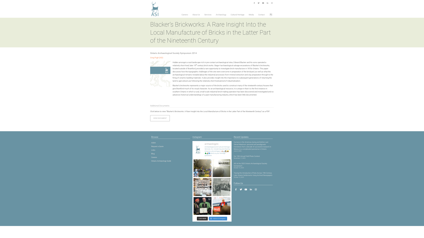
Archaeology (221, 15)
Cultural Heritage (237, 15)
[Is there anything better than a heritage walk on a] (202, 168)
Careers (185, 15)
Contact (261, 15)
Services (207, 15)
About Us (196, 15)
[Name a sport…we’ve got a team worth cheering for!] (221, 187)
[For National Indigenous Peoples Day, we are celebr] (221, 206)
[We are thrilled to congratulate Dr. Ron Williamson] (202, 206)
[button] (271, 14)
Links (153, 150)
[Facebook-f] (254, 3)
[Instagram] (272, 3)
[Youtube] (263, 3)
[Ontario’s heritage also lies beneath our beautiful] (221, 168)
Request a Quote (157, 146)
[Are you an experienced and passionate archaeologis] (202, 187)
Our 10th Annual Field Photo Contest (247, 156)
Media (251, 15)
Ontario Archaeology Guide (161, 161)
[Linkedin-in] (267, 3)
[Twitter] (258, 3)
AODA (153, 143)
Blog (153, 154)
